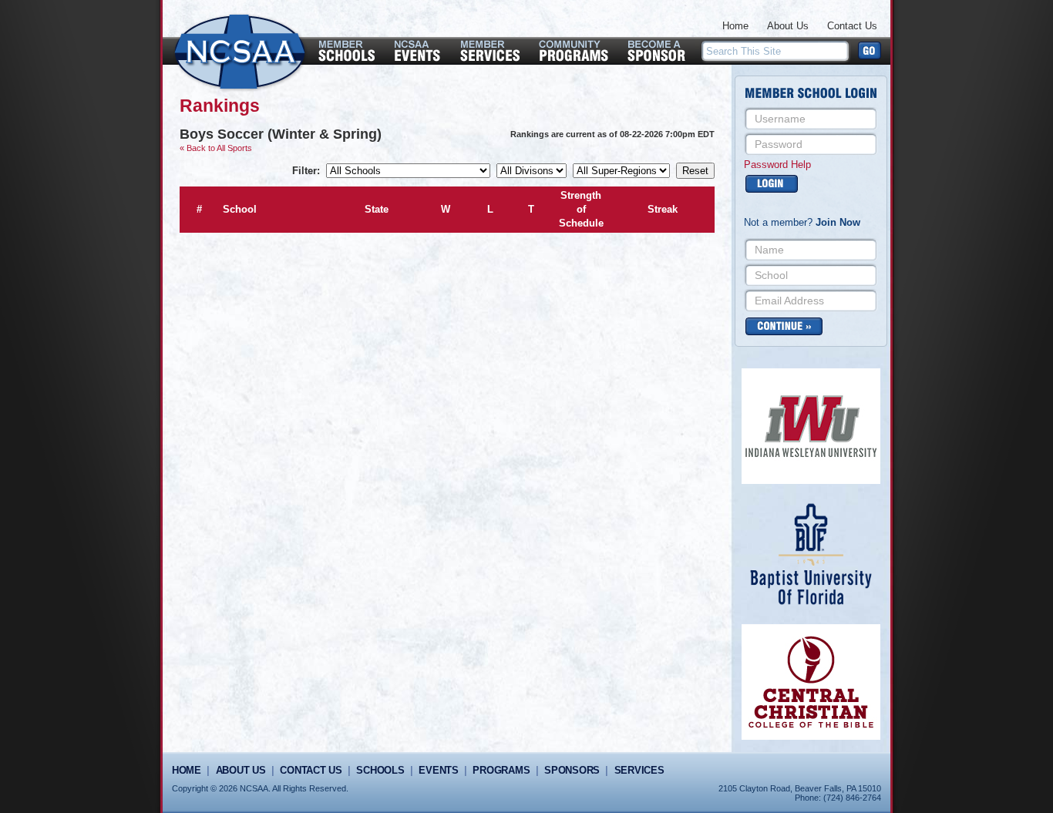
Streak (663, 209)
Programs (501, 770)
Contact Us (852, 26)
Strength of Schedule (581, 209)
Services (639, 770)
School (240, 209)
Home (735, 26)
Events (438, 770)
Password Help (777, 164)
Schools (380, 770)
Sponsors (572, 770)
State (377, 209)
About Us (788, 26)
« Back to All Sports (216, 148)
